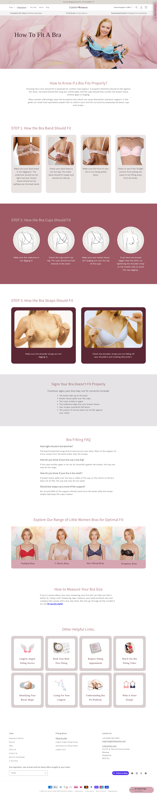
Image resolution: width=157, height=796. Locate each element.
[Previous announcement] (9, 2)
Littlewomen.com (109, 746)
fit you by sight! (55, 604)
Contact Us (13, 753)
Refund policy (79, 791)
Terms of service (101, 791)
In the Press (13, 761)
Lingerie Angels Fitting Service (67, 742)
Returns (12, 742)
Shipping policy (113, 791)
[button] (12, 7)
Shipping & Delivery (16, 738)
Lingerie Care (61, 749)
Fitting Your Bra (61, 738)
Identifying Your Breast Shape (67, 746)
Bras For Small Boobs (17, 757)
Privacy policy (89, 791)
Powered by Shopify (66, 791)
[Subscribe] (45, 773)
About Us (12, 749)
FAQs (11, 746)
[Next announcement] (147, 2)
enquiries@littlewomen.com (114, 741)
